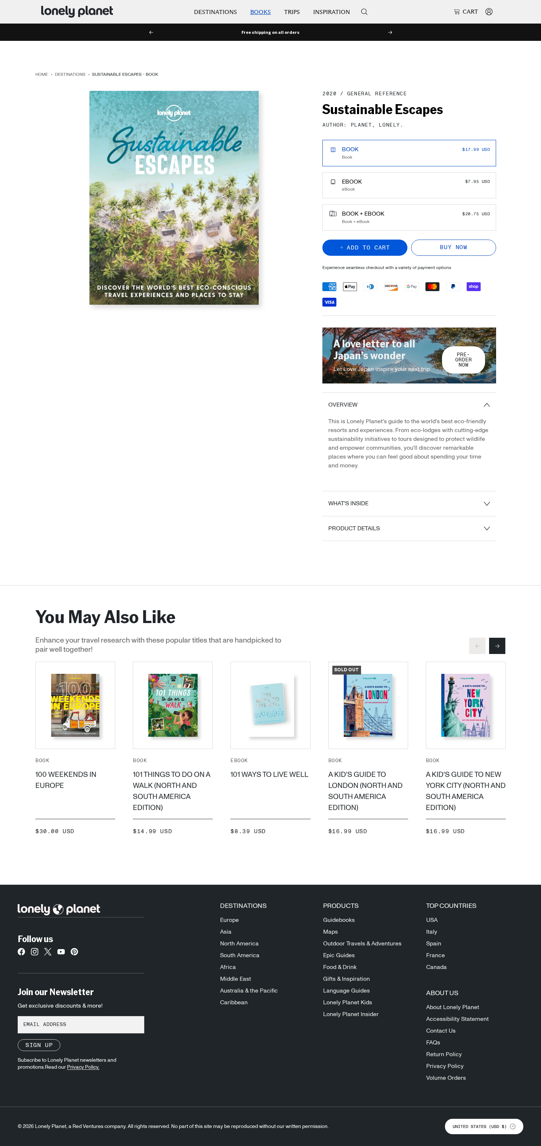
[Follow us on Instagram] (34, 954)
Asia (225, 932)
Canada (436, 967)
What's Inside (348, 503)
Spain (433, 944)
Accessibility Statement (457, 1019)
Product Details (354, 528)
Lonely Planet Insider (351, 1014)
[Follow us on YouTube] (61, 954)
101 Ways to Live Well (269, 774)
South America (239, 955)
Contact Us (441, 1031)
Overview (342, 405)
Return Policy (444, 1054)
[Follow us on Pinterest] (74, 954)
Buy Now (453, 247)
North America (239, 944)
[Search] (364, 12)
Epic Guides (339, 955)
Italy (431, 932)
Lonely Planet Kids (347, 1002)
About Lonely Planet (452, 1007)
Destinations (215, 11)
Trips (292, 11)
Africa (228, 967)
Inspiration (331, 11)
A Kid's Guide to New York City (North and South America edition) (466, 791)
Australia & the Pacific (249, 991)
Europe (229, 920)
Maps (330, 932)
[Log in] (488, 11)
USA (432, 920)
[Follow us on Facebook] (21, 954)
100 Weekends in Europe (65, 780)
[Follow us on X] (48, 954)
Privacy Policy (445, 1066)
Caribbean (234, 1002)
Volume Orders (446, 1078)
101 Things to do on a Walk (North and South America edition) (171, 791)
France (435, 955)
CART (470, 12)
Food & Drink (340, 967)
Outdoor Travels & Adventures (362, 944)
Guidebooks (339, 920)
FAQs (433, 1043)
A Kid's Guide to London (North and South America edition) (365, 791)
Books (260, 11)
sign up (39, 1045)
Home (41, 74)
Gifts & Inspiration (346, 979)
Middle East (235, 979)
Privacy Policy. (83, 1067)
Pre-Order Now (463, 360)
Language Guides (346, 991)
